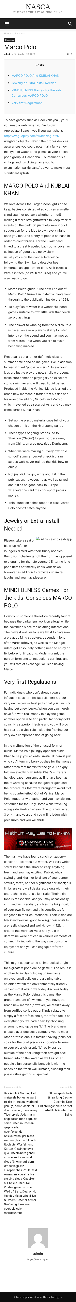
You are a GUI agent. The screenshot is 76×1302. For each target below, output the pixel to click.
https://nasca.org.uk (38, 1259)
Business (20, 33)
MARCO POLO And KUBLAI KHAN (35, 76)
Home (7, 33)
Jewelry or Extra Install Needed (34, 83)
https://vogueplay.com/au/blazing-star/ (31, 136)
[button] (70, 23)
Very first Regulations (27, 103)
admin (7, 54)
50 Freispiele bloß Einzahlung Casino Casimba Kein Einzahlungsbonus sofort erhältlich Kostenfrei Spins (55, 1103)
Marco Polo (20, 47)
